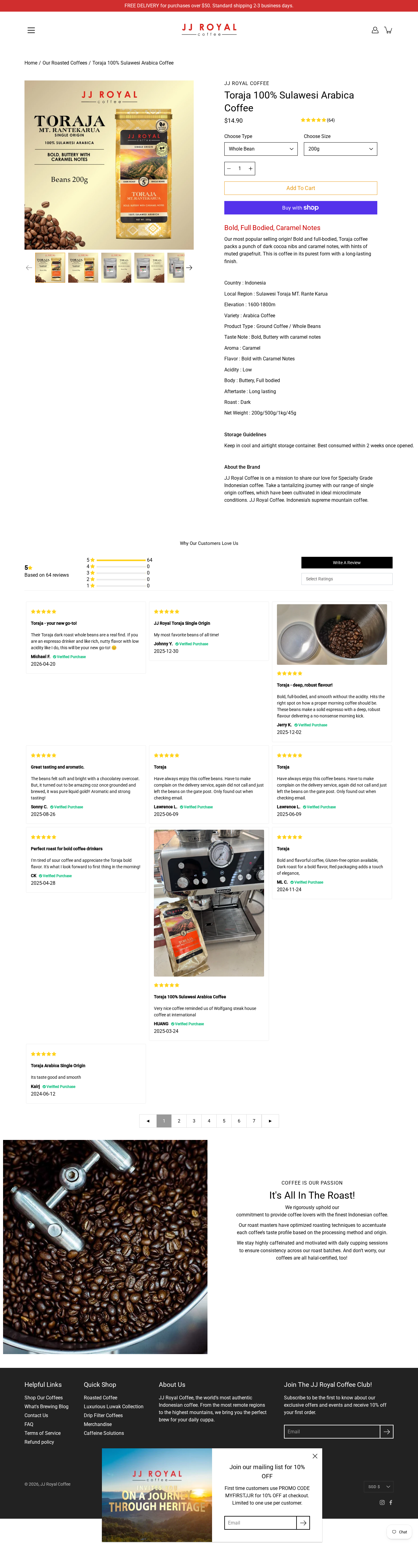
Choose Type (238, 136)
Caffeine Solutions (104, 1433)
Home (30, 63)
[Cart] (389, 30)
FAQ (28, 1424)
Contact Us (36, 1415)
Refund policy (39, 1442)
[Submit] (387, 1432)
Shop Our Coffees (43, 1398)
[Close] (315, 1455)
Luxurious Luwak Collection (114, 1406)
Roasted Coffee (100, 1398)
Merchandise (98, 1424)
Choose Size (317, 136)
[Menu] (31, 30)
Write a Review (347, 562)
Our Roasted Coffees (65, 63)
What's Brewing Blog (46, 1406)
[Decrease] (228, 168)
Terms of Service (42, 1433)
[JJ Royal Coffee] (209, 30)
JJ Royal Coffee (55, 1484)
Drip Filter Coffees (103, 1415)
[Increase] (250, 168)
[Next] (189, 267)
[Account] (375, 30)
